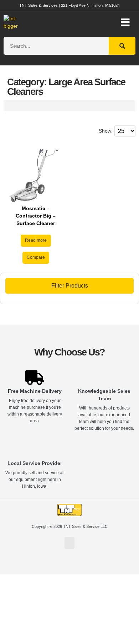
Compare (36, 257)
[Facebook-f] (69, 565)
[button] (125, 22)
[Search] (122, 46)
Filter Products (69, 286)
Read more (36, 240)
